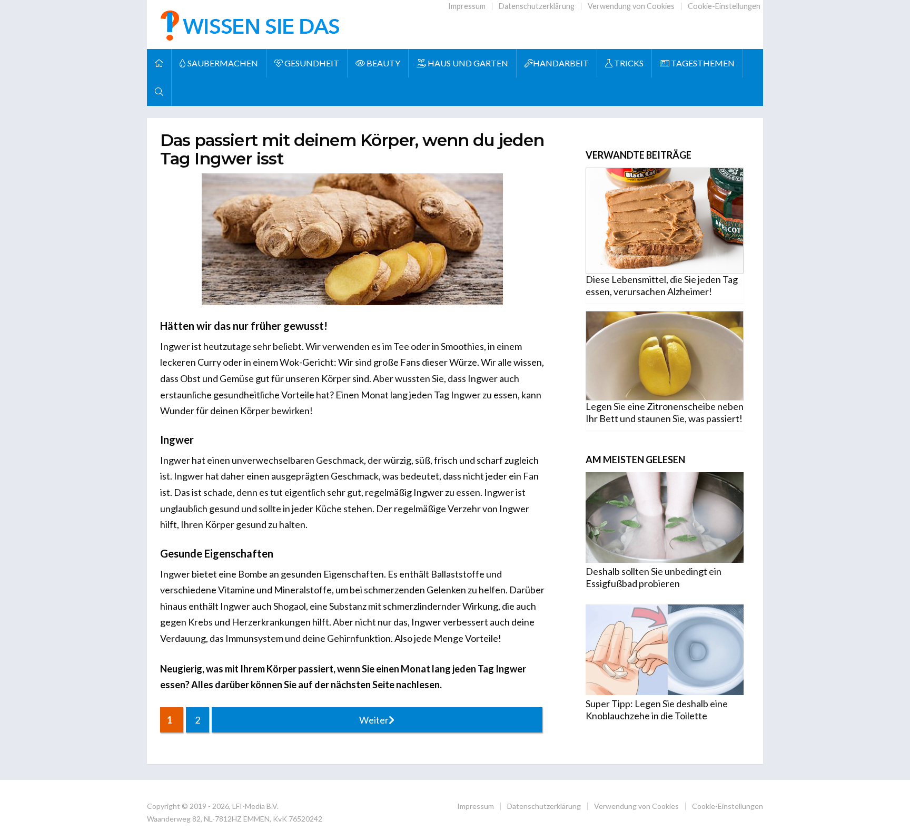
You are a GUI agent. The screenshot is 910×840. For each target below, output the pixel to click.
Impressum (467, 6)
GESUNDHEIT (311, 63)
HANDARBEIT (561, 63)
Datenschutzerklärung (537, 6)
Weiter (374, 720)
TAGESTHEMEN (702, 63)
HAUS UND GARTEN (467, 63)
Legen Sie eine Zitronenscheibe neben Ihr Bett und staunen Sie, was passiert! (665, 412)
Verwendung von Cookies (631, 6)
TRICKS (628, 63)
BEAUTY (382, 63)
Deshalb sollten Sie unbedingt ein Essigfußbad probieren (653, 577)
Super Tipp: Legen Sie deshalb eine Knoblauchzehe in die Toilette (657, 709)
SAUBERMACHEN (222, 63)
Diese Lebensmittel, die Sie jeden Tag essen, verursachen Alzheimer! (662, 285)
